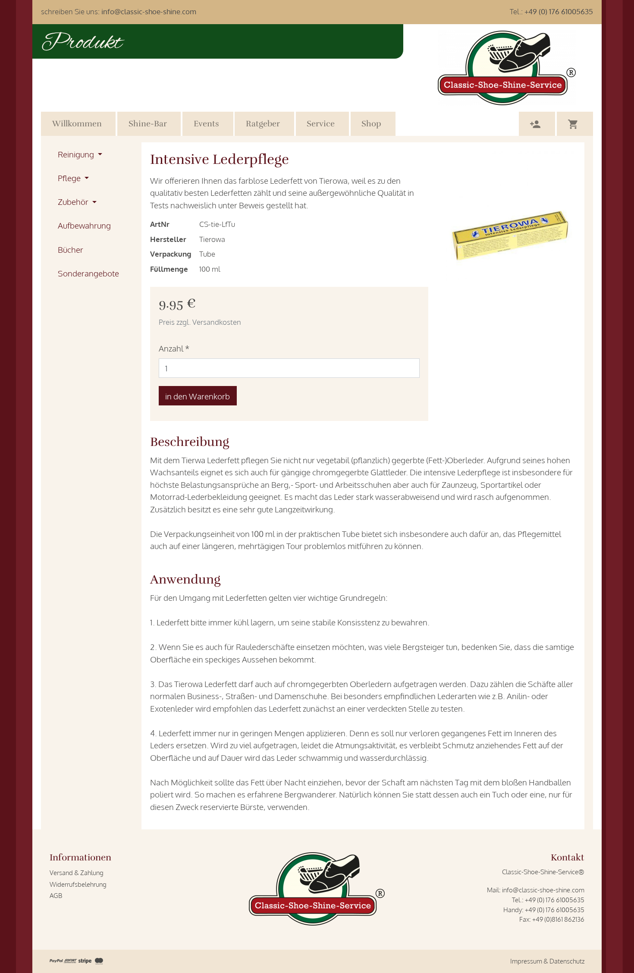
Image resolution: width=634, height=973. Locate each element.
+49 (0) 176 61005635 (558, 11)
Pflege (70, 178)
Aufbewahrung (84, 225)
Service (321, 124)
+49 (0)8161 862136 (558, 919)
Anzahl (174, 348)
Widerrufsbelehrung (78, 884)
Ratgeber (263, 124)
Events (206, 124)
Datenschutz (566, 961)
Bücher (70, 249)
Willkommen (77, 124)
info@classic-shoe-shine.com (148, 11)
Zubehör (74, 201)
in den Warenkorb (197, 396)
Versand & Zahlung (77, 872)
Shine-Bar (148, 124)
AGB (56, 895)
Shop (371, 124)
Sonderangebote (88, 273)
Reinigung (77, 154)
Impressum (526, 961)
